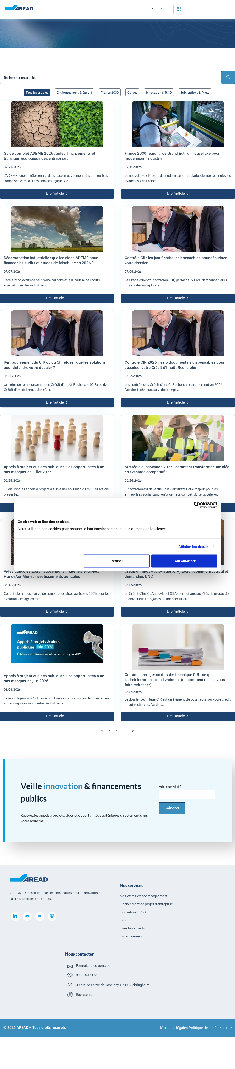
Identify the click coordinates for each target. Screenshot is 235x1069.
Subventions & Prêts (195, 92)
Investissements (132, 928)
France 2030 (110, 92)
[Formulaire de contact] (70, 965)
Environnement (131, 936)
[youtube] (27, 916)
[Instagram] (52, 916)
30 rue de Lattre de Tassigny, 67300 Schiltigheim (112, 985)
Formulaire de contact (93, 966)
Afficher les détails (193, 546)
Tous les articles (37, 92)
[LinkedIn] (15, 916)
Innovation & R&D (159, 92)
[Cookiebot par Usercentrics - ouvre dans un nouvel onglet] (197, 504)
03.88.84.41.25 (87, 975)
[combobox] (109, 77)
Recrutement (85, 995)
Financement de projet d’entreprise (146, 904)
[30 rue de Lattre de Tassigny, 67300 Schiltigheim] (70, 985)
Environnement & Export (74, 92)
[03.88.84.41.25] (70, 975)
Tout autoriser (184, 561)
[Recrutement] (70, 994)
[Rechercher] (228, 77)
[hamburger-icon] (178, 9)
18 (132, 731)
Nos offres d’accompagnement (143, 896)
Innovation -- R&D (133, 912)
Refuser (116, 561)
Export (125, 920)
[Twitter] (39, 916)
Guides (132, 92)
